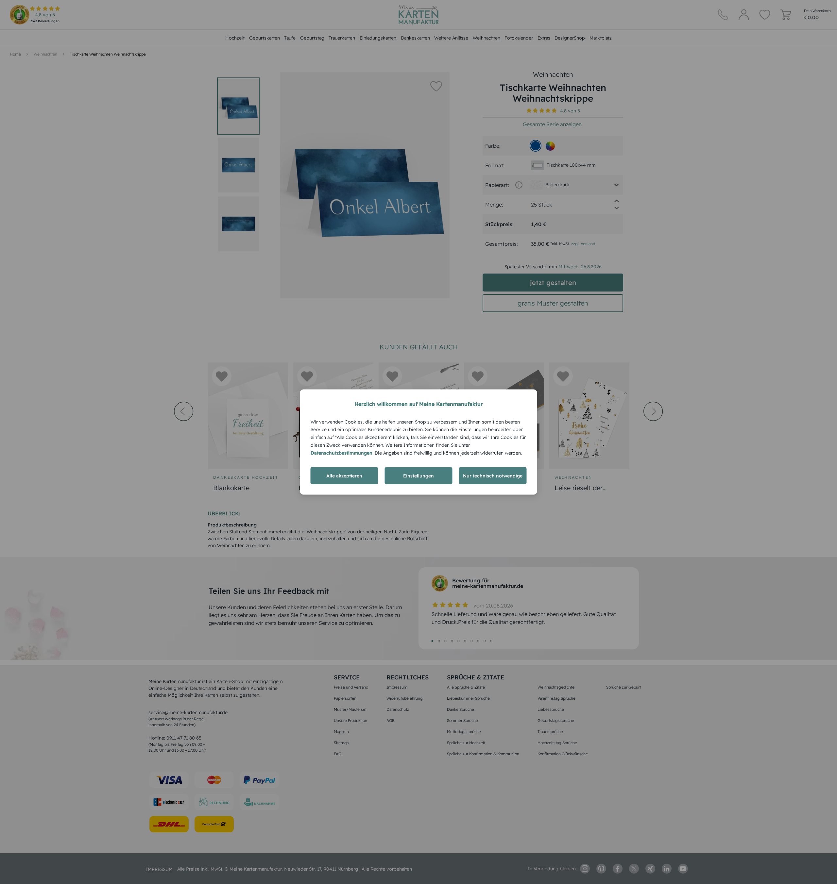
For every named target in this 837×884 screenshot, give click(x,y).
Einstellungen (418, 476)
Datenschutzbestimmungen (341, 453)
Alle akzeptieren (344, 476)
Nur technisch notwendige (492, 476)
